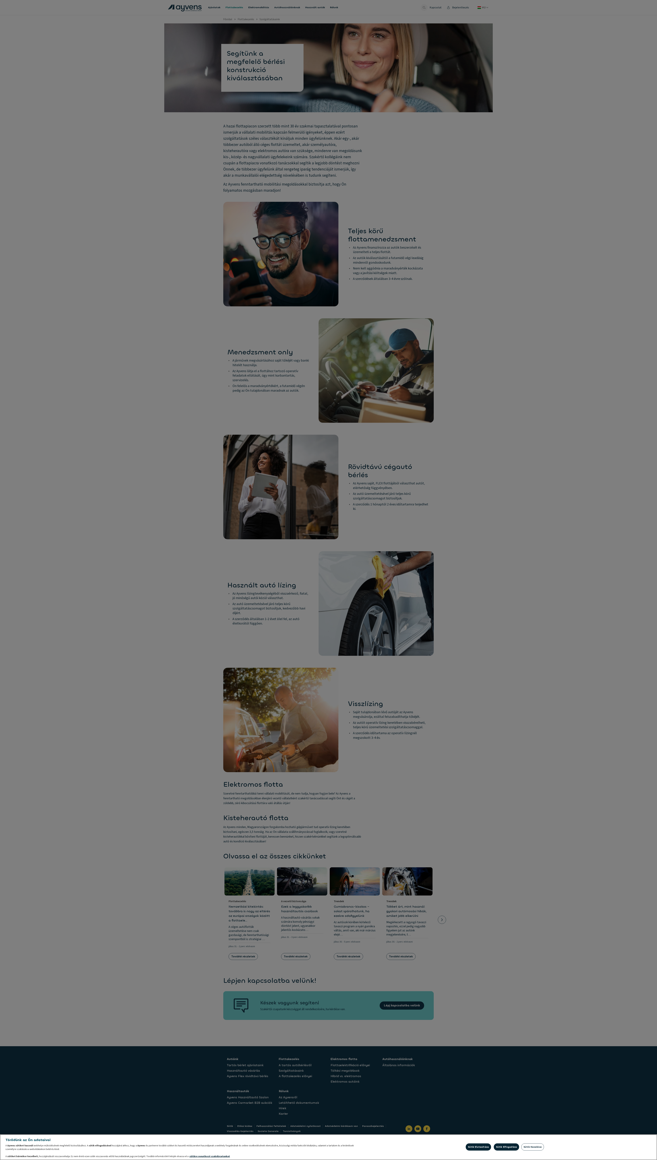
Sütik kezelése (533, 1146)
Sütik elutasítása (478, 1146)
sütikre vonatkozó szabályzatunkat (209, 1156)
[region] (328, 1147)
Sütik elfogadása (506, 1146)
